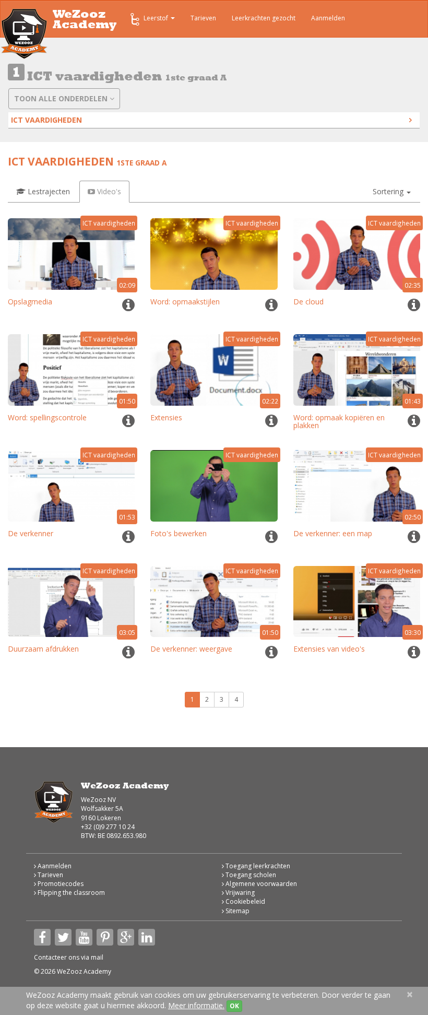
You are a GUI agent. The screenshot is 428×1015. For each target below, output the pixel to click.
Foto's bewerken (178, 533)
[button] (391, 192)
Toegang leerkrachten (257, 865)
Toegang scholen (250, 874)
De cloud (308, 301)
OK (234, 1005)
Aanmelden (328, 18)
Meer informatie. (196, 1005)
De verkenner (30, 533)
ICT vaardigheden (46, 120)
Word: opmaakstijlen (185, 301)
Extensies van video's (329, 649)
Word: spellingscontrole (47, 417)
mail (97, 957)
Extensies (166, 417)
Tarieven (203, 18)
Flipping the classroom (70, 892)
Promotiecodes (60, 883)
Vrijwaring (239, 892)
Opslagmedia (30, 301)
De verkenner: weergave (191, 649)
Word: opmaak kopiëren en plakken (339, 421)
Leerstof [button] (157, 18)
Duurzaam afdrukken (43, 649)
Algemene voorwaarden (260, 883)
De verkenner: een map (332, 533)
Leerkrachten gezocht (263, 18)
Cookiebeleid (244, 901)
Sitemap (236, 910)
